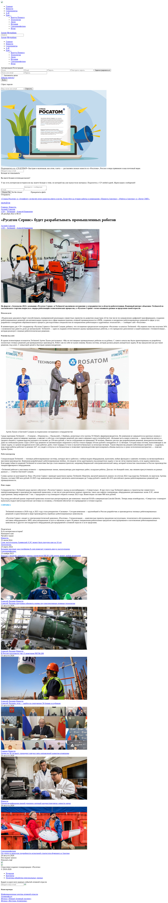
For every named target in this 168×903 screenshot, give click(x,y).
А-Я (7, 13)
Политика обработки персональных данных (24, 878)
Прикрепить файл (38, 192)
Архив (4, 33)
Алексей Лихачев (8, 601)
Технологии (16, 20)
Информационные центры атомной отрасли (19, 894)
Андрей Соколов (8, 209)
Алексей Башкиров (25, 211)
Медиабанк (11, 33)
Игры (13, 28)
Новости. (12, 207)
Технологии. (6, 545)
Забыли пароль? (7, 78)
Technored (11, 211)
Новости (9, 9)
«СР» (3, 211)
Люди (13, 22)
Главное (9, 6)
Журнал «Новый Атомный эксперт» (16, 899)
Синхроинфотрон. (8, 551)
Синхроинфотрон (18, 26)
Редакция (10, 873)
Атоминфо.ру (6, 896)
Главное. (4, 207)
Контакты (10, 876)
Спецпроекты (11, 11)
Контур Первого (18, 17)
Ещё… (8, 15)
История (14, 24)
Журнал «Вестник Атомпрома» (14, 901)
